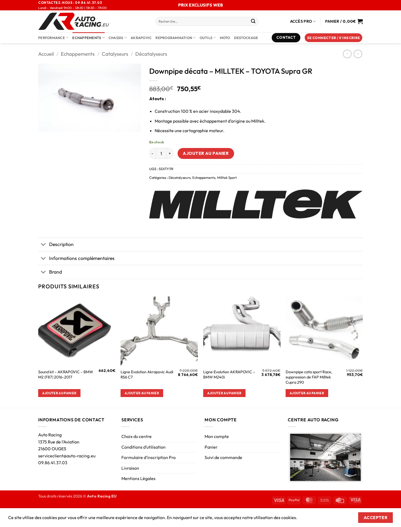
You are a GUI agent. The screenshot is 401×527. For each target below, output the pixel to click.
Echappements (86, 37)
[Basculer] (43, 245)
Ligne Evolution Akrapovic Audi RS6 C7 (147, 374)
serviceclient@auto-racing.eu (66, 455)
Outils (206, 37)
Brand (55, 272)
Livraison (130, 468)
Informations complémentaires (82, 258)
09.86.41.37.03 (52, 462)
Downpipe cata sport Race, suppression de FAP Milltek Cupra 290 (309, 376)
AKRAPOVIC (141, 37)
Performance (51, 37)
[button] (334, 37)
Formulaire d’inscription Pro (148, 457)
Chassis (116, 37)
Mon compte (217, 436)
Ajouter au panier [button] (59, 393)
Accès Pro (301, 21)
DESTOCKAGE (246, 37)
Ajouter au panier (206, 153)
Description (61, 244)
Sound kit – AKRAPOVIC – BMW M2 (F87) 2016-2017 (65, 374)
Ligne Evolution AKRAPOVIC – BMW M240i (229, 374)
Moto (225, 37)
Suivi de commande (223, 457)
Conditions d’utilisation (143, 447)
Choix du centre (136, 436)
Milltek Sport (227, 177)
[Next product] (347, 54)
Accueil (46, 54)
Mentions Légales (138, 478)
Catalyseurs (115, 54)
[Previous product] (358, 54)
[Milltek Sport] (256, 204)
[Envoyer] (253, 21)
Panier (211, 447)
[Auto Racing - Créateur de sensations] (92, 21)
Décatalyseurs (151, 54)
